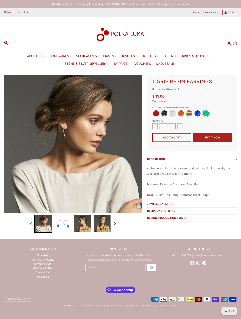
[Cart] (235, 43)
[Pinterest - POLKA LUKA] (204, 263)
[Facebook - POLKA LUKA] (192, 263)
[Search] (6, 43)
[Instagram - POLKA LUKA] (198, 263)
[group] (43, 224)
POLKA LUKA (78, 305)
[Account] (229, 43)
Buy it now (212, 137)
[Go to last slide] (31, 224)
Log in (196, 12)
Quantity (157, 121)
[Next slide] (114, 224)
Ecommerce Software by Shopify (104, 305)
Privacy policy (149, 305)
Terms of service (167, 305)
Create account (211, 12)
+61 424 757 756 (181, 255)
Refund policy (132, 305)
